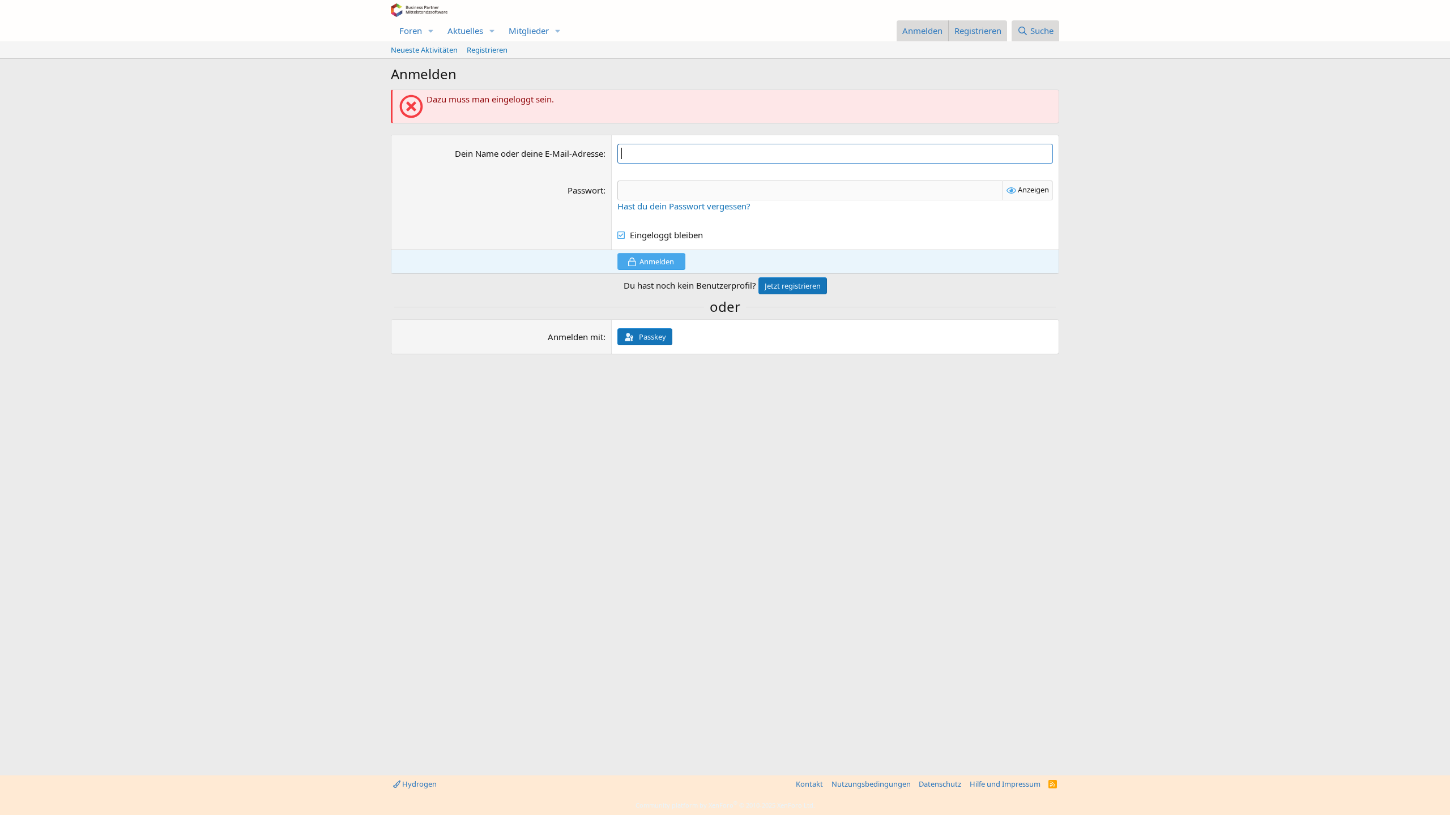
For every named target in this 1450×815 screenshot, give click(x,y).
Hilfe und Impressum (1005, 784)
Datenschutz (940, 784)
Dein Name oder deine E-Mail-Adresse (529, 153)
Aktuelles (465, 30)
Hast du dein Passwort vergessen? (683, 206)
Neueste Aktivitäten (424, 50)
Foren (410, 30)
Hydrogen (418, 784)
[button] (431, 30)
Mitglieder (529, 30)
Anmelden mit (575, 336)
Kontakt (809, 784)
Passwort (585, 190)
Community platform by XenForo (725, 805)
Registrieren (487, 50)
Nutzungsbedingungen (871, 784)
